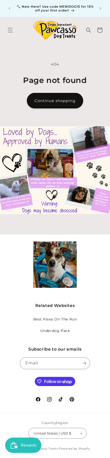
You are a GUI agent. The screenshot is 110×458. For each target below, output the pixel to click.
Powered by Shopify (74, 448)
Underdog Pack (55, 330)
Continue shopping (55, 100)
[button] (10, 30)
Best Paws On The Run (55, 319)
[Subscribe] (84, 363)
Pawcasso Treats (45, 448)
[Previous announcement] (9, 8)
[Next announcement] (100, 8)
